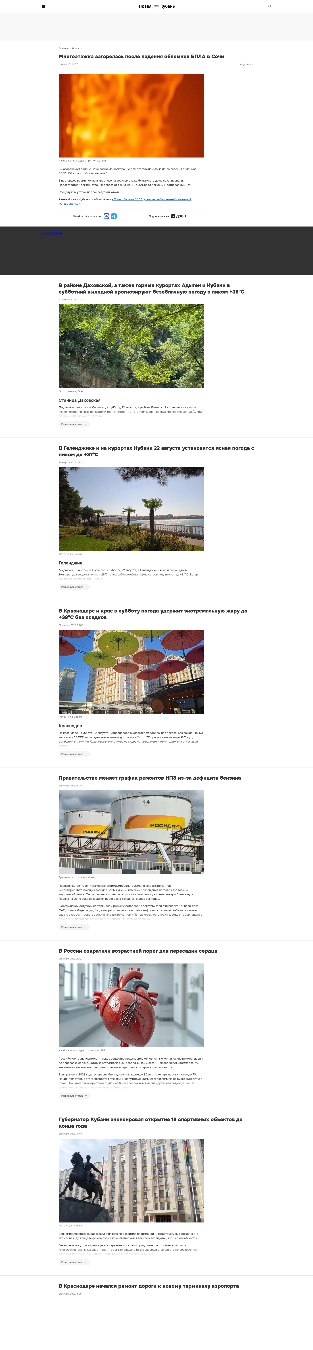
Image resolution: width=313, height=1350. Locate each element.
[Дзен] (178, 216)
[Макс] (106, 216)
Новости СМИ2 (51, 233)
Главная (63, 48)
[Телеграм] (114, 216)
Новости (77, 48)
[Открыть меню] (43, 6)
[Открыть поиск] (270, 6)
